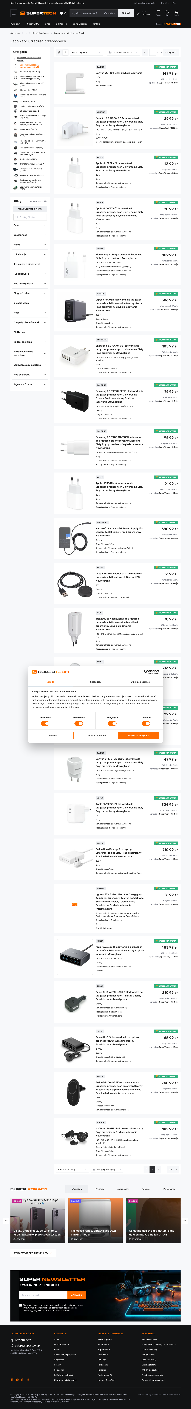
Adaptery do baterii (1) (30, 72)
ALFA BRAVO (175, 1394)
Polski (164, 3)
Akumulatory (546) (28, 90)
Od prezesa (59, 1360)
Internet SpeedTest (106, 1380)
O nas (47, 24)
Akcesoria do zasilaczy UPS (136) (32, 84)
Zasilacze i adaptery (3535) (32, 175)
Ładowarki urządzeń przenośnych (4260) (29, 66)
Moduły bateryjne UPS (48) (32, 106)
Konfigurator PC (105, 1375)
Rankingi (146, 1189)
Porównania (169, 1189)
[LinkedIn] (11, 1379)
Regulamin (59, 1370)
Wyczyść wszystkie (38, 201)
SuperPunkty (33, 24)
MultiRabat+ (15, 24)
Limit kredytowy (149, 1360)
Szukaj (126, 13)
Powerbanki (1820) (28, 129)
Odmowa (52, 735)
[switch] (78, 723)
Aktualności (122, 1189)
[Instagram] (22, 1379)
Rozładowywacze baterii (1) (32, 148)
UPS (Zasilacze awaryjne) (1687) (31, 169)
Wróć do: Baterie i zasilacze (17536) (29, 59)
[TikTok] (28, 1379)
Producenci (103, 1355)
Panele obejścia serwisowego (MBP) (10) (33, 116)
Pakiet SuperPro (105, 1339)
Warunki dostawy (149, 1339)
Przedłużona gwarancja (152, 1375)
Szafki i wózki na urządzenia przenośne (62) (32, 153)
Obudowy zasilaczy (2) (30, 111)
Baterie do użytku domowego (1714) (33, 96)
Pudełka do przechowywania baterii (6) (33, 142)
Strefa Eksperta (80, 24)
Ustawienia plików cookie (65, 1380)
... (164, 1169)
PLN (174, 3)
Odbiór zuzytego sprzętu (65, 1355)
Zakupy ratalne (148, 1355)
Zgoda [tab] (50, 682)
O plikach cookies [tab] (140, 682)
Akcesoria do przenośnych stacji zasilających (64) (32, 77)
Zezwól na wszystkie (138, 735)
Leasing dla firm (149, 1365)
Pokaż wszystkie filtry (30, 209)
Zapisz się (76, 1295)
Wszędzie (108, 13)
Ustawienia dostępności (144, 3)
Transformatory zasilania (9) (32, 164)
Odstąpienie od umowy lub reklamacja (158, 1344)
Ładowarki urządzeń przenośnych (69, 33)
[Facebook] (17, 1379)
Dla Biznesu (61, 24)
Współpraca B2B (61, 1344)
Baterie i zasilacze (40, 33)
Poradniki (100, 1189)
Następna (169, 52)
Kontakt (96, 24)
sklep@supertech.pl (27, 1345)
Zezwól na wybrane (96, 735)
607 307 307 (23, 1340)
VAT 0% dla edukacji (150, 1370)
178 (170, 1169)
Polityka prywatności (63, 1375)
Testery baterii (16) (28, 159)
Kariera (57, 1349)
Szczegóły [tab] (95, 682)
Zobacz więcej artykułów (31, 1253)
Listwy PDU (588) (27, 102)
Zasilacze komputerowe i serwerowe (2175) (31, 181)
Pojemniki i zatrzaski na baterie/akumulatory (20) (31, 123)
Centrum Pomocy (149, 1349)
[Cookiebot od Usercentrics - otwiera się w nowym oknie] (146, 672)
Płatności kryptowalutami (153, 1380)
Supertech (15, 33)
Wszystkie (77, 1189)
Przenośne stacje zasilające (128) (32, 135)
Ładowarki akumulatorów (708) (31, 188)
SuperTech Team (159, 1394)
